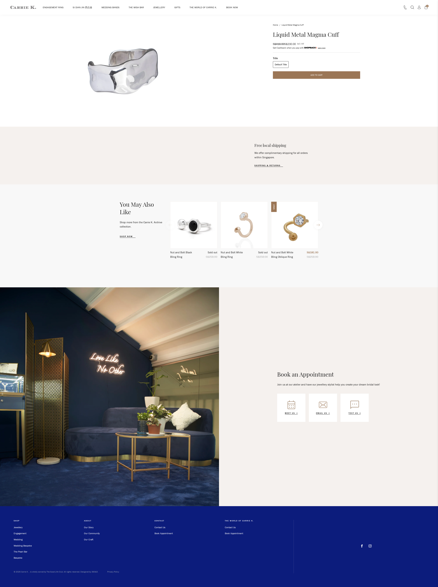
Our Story (89, 527)
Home (275, 25)
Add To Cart (317, 75)
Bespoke (18, 557)
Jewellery (18, 527)
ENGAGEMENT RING (53, 7)
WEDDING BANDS (110, 7)
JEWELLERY (159, 7)
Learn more (321, 48)
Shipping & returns (267, 165)
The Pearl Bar (20, 551)
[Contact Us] (405, 8)
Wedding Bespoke (23, 545)
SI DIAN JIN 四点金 (82, 7)
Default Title (281, 64)
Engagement (20, 533)
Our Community (92, 533)
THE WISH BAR (136, 7)
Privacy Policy (113, 571)
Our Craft (88, 539)
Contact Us (159, 527)
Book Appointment (163, 533)
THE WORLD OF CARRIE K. (203, 7)
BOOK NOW (232, 7)
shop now (127, 236)
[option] (194, 232)
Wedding (18, 539)
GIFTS (177, 7)
